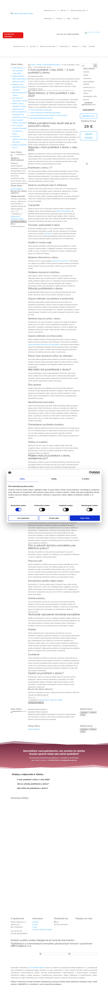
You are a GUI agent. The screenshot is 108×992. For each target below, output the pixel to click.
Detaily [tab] (54, 479)
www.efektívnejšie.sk (37, 968)
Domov (33, 65)
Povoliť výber (54, 518)
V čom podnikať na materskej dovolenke (45, 113)
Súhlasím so (17, 216)
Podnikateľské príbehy (51, 65)
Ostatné (59, 18)
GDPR (85, 75)
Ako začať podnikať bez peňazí (41, 118)
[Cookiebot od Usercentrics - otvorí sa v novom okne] (90, 472)
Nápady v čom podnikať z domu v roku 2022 (19, 87)
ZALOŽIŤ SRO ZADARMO (9, 35)
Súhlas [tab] (22, 479)
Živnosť (63, 10)
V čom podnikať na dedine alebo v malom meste (48, 115)
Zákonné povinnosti (78, 10)
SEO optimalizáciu (64, 211)
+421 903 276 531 (54, 760)
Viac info (88, 177)
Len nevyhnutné (23, 518)
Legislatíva (87, 78)
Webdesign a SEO (90, 96)
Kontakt (76, 18)
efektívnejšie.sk (17, 189)
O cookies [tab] (85, 479)
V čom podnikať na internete (41, 110)
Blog (68, 18)
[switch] (42, 509)
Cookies (86, 72)
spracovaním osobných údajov (51, 700)
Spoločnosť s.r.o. (50, 10)
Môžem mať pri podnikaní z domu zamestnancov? (19, 106)
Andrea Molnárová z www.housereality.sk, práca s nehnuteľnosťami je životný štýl (47, 836)
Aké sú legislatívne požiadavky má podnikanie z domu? (20, 114)
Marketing (48, 18)
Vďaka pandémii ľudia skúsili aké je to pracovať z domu (20, 79)
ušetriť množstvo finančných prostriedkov (44, 344)
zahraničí (48, 233)
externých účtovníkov (60, 261)
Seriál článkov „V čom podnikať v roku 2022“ (18, 70)
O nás (34, 927)
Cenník (35, 924)
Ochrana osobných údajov (42, 930)
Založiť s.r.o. (88, 116)
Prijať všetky (85, 518)
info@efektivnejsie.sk (69, 760)
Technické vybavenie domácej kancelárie (19, 139)
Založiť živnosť (88, 136)
